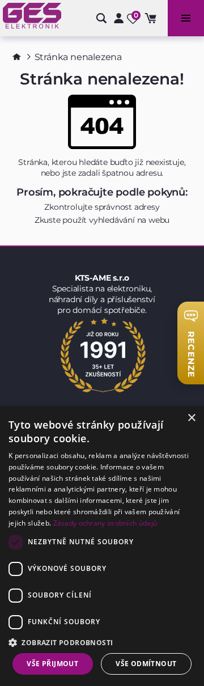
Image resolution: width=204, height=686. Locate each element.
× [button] (191, 418)
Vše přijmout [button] (52, 663)
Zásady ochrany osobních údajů (105, 523)
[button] (102, 642)
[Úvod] (16, 56)
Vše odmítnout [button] (146, 663)
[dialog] (102, 546)
